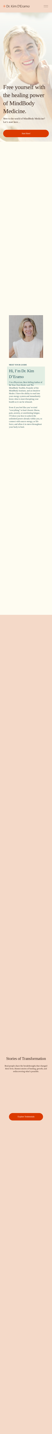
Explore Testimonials (26, 1117)
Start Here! (26, 133)
